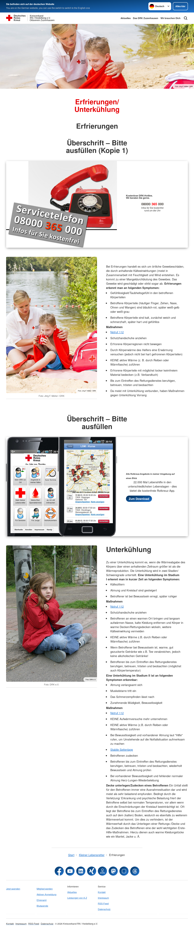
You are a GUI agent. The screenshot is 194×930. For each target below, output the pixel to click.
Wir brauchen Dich (170, 18)
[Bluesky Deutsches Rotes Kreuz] (124, 871)
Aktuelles (126, 18)
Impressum (103, 897)
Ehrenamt (41, 900)
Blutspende (42, 905)
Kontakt (102, 892)
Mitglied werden (45, 888)
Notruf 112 (117, 332)
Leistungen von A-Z (77, 897)
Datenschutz (104, 909)
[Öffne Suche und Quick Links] (185, 18)
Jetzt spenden (13, 888)
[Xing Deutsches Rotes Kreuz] (91, 871)
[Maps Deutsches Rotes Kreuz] (102, 871)
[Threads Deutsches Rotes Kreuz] (134, 871)
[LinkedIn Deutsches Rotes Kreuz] (80, 871)
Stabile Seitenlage (121, 749)
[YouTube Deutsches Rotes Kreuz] (70, 871)
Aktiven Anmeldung (46, 894)
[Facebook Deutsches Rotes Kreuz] (59, 871)
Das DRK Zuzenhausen (145, 18)
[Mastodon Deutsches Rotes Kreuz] (113, 871)
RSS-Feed (103, 903)
